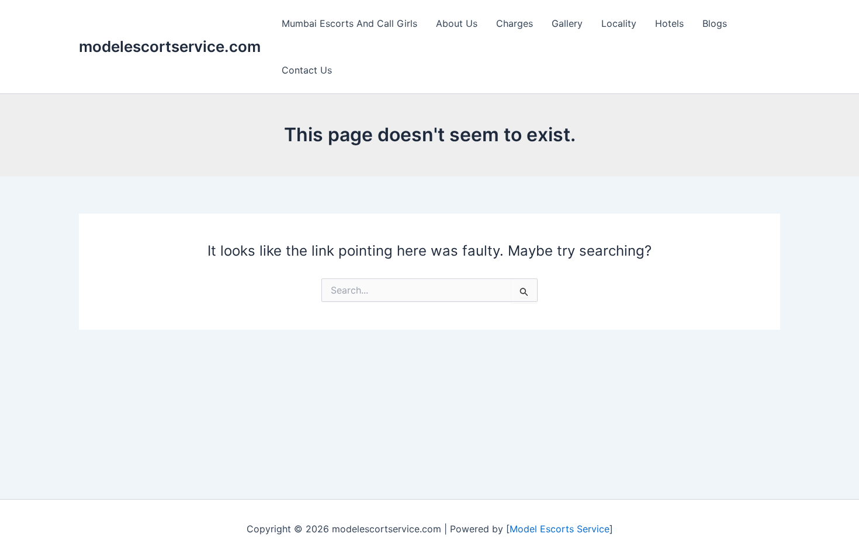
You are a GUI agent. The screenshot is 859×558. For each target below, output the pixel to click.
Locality (618, 23)
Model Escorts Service (559, 529)
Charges (514, 23)
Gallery (567, 23)
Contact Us (307, 70)
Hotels (669, 23)
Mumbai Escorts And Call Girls (349, 23)
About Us (456, 23)
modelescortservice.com (170, 46)
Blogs (714, 23)
